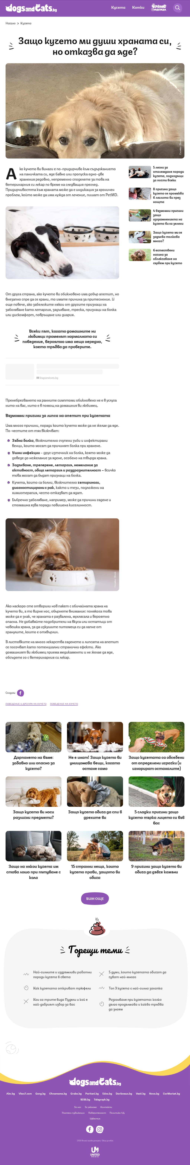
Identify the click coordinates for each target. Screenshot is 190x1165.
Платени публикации (73, 1112)
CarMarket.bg (171, 1093)
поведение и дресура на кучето (26, 703)
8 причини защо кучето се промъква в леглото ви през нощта (168, 195)
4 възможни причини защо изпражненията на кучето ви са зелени (168, 216)
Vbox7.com (25, 1093)
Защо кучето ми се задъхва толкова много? (167, 236)
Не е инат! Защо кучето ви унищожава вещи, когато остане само (95, 762)
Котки (138, 7)
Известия (95, 1118)
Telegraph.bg (101, 1099)
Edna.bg (107, 1093)
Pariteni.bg (92, 1093)
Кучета (118, 7)
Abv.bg (10, 1093)
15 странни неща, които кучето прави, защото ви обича (95, 871)
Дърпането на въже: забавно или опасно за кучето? (33, 762)
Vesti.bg (140, 1093)
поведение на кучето (64, 703)
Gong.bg (40, 1093)
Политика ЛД (117, 1112)
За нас (77, 1106)
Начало (11, 23)
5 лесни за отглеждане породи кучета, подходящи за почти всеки (168, 173)
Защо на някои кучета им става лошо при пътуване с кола (33, 871)
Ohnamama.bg (58, 1093)
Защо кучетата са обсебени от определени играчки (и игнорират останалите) (156, 762)
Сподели (11, 692)
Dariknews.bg (124, 1093)
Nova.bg (154, 1093)
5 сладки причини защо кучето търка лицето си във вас (156, 816)
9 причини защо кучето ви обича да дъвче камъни (156, 868)
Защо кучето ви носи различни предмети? (33, 814)
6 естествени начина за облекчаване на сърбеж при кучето (167, 256)
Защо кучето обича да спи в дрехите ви (95, 814)
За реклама (91, 1106)
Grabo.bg (76, 1093)
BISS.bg (85, 1099)
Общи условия (107, 1140)
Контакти (106, 1106)
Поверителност (97, 1112)
